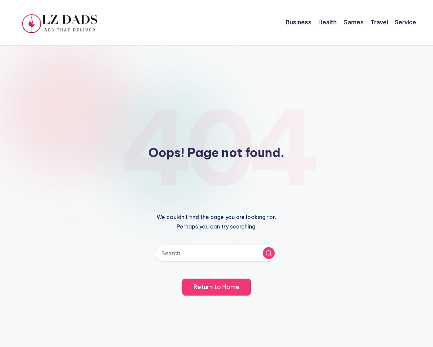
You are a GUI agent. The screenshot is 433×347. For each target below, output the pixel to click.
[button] (269, 253)
